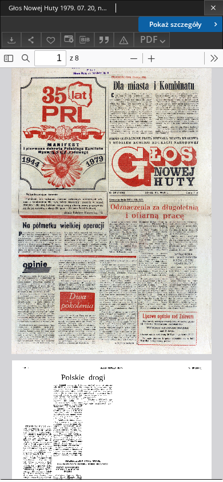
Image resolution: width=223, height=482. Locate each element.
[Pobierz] (11, 39)
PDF (149, 39)
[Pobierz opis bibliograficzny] (84, 40)
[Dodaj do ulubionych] (51, 39)
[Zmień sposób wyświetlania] (67, 39)
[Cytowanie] (104, 39)
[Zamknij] (213, 7)
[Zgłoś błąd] (123, 39)
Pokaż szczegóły (175, 24)
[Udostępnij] (31, 39)
